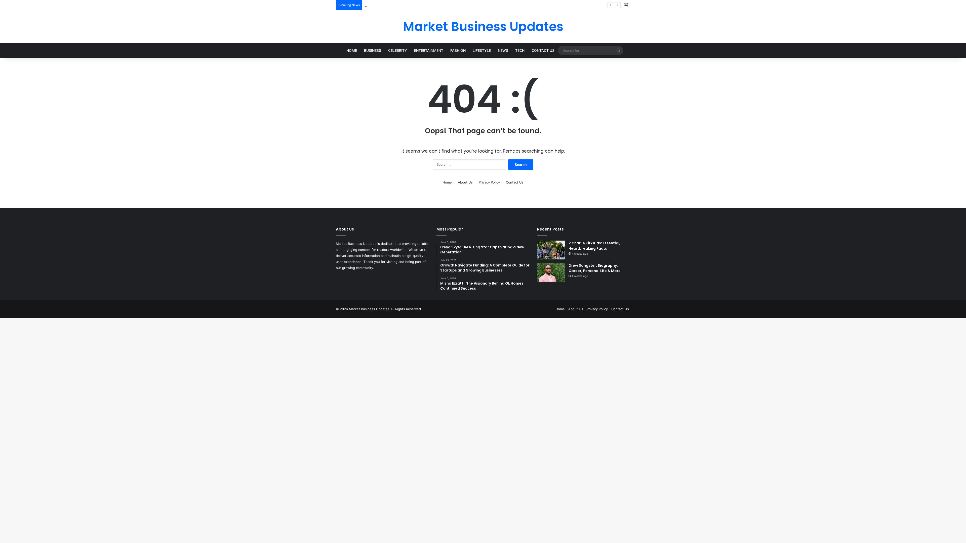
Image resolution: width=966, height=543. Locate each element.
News (503, 50)
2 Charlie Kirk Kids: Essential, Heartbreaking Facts (594, 246)
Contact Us (543, 50)
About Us (465, 182)
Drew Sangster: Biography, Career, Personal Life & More (595, 268)
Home (351, 50)
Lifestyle (482, 50)
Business (372, 50)
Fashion (458, 50)
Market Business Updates (369, 309)
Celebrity (397, 50)
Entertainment (428, 50)
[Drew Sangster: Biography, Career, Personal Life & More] (551, 272)
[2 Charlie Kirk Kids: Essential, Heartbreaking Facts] (551, 250)
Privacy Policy (489, 182)
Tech (520, 50)
